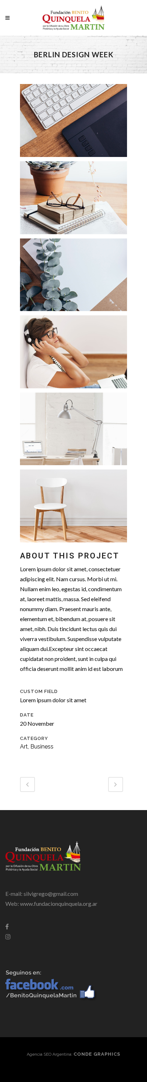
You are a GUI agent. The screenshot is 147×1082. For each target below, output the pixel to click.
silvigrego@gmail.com (51, 893)
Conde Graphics (97, 1054)
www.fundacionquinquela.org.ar (58, 903)
